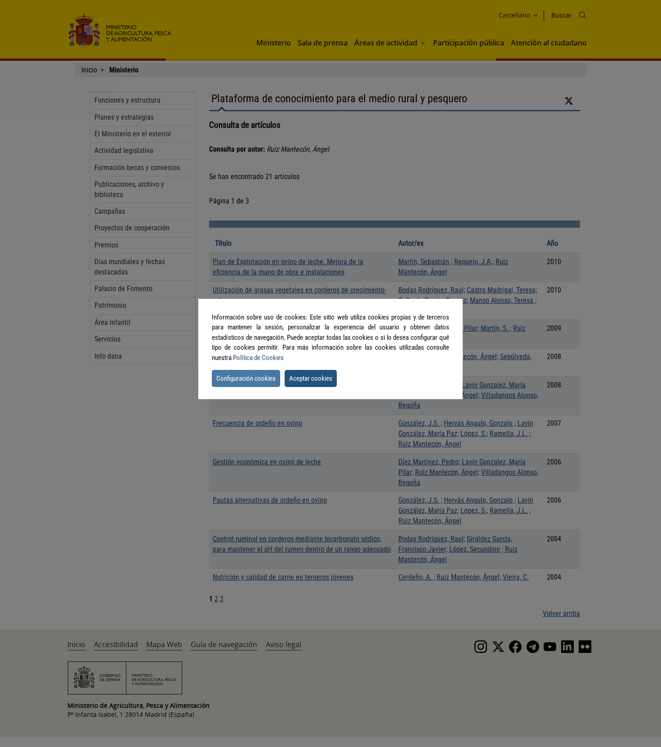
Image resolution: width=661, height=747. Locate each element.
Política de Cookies (258, 358)
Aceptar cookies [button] (310, 378)
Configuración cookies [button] (246, 378)
